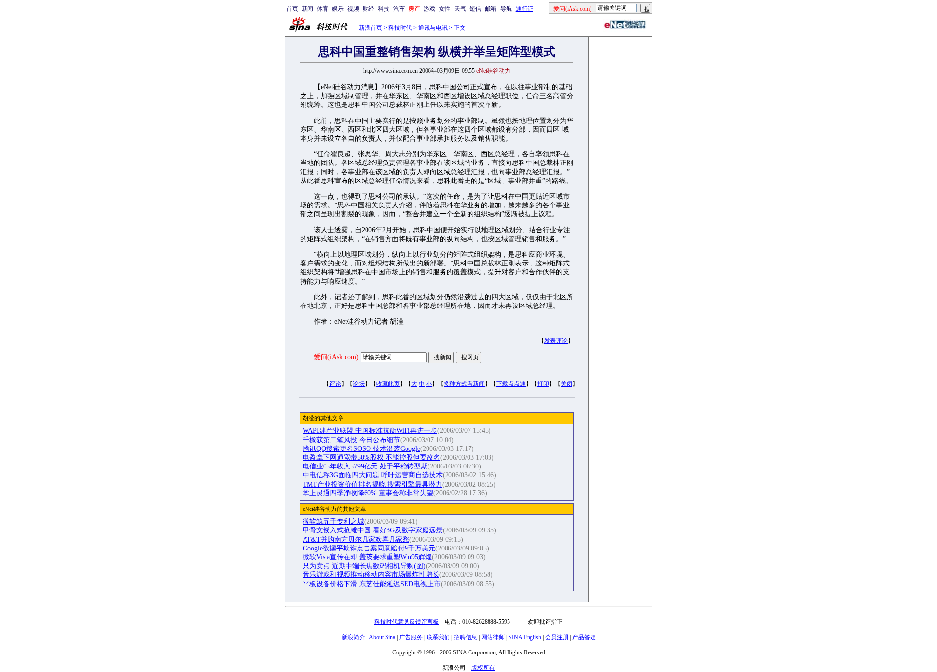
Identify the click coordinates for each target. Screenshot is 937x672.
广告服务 (411, 637)
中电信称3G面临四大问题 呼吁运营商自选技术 (373, 475)
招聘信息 (465, 637)
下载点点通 (511, 383)
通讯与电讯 (433, 27)
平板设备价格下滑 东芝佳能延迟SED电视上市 (372, 584)
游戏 (429, 8)
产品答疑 (584, 637)
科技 (383, 8)
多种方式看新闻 (464, 383)
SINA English (525, 637)
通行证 (524, 8)
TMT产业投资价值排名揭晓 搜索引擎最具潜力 (372, 484)
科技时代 (400, 27)
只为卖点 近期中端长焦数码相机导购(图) (364, 566)
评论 (335, 383)
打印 (543, 383)
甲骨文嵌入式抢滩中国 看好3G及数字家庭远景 (373, 530)
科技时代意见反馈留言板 (406, 621)
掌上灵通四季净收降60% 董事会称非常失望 (368, 493)
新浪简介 (353, 637)
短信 (475, 8)
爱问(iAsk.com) (336, 357)
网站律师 (493, 637)
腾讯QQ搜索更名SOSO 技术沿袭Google (361, 448)
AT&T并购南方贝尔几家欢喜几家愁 (356, 539)
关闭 (566, 383)
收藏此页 (388, 383)
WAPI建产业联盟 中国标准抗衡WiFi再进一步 (370, 430)
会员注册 (557, 637)
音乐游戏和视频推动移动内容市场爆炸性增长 (371, 574)
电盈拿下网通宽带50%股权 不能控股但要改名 (371, 457)
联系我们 (438, 637)
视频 (353, 8)
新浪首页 (370, 27)
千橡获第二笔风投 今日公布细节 (351, 440)
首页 (292, 8)
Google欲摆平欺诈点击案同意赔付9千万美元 (369, 548)
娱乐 (338, 8)
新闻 (307, 8)
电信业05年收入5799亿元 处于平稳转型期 (365, 466)
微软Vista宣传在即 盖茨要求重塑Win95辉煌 (367, 557)
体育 (322, 8)
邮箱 (490, 8)
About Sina (382, 637)
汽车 (399, 8)
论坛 (359, 383)
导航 (506, 8)
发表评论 (556, 340)
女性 (444, 8)
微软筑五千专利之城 (333, 521)
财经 (368, 8)
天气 (460, 8)
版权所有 (483, 667)
